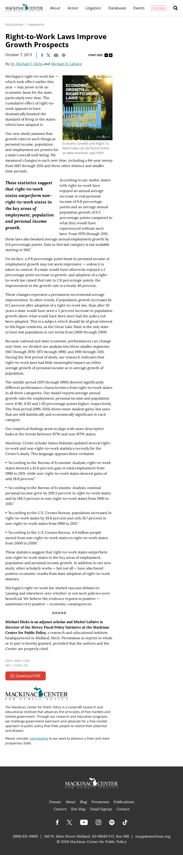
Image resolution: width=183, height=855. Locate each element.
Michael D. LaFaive (66, 63)
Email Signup (101, 809)
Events (139, 8)
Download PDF (28, 675)
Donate (159, 8)
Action (73, 8)
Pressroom (100, 802)
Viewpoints (36, 24)
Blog (83, 802)
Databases (117, 8)
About (55, 8)
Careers (60, 809)
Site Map (78, 809)
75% (106, 55)
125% (110, 55)
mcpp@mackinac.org (152, 836)
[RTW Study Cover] (87, 107)
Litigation (93, 8)
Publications (14, 24)
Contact (123, 809)
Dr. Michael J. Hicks (26, 63)
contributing (39, 738)
